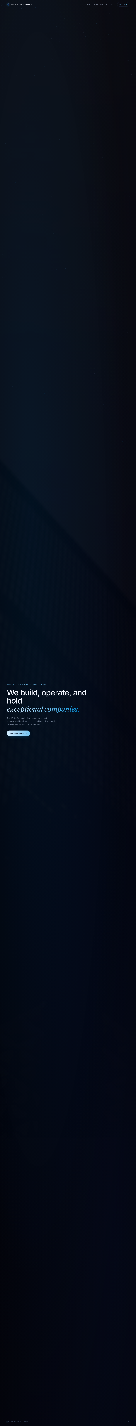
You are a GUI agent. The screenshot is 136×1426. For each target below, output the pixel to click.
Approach (86, 4)
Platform (98, 4)
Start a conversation (18, 733)
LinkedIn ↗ (124, 1422)
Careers (110, 4)
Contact (123, 4)
